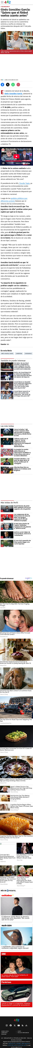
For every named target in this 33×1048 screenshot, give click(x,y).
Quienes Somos (5, 1031)
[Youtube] (19, 1026)
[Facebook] (11, 1025)
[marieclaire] (16, 925)
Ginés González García (7, 353)
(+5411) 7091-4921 (12, 1045)
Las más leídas (7, 426)
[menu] (2, 2)
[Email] (18, 84)
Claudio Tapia (24, 183)
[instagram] (7, 1026)
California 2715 (12, 1043)
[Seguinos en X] (14, 1026)
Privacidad (3, 1034)
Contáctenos (4, 1032)
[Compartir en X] (8, 84)
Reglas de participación (23, 1032)
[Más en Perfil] (11, 890)
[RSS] (22, 1026)
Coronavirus (28, 353)
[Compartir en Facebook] (2, 84)
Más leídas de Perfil (9, 502)
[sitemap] (26, 1025)
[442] (16, 1020)
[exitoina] (16, 895)
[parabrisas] (16, 982)
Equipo (19, 1031)
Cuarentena (19, 353)
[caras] (16, 954)
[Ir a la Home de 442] (7, 3)
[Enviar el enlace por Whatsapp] (13, 84)
